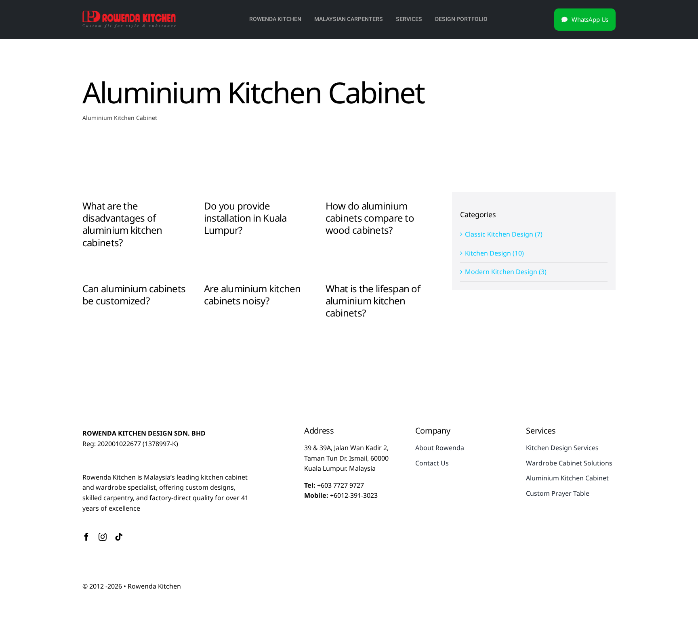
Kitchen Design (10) (494, 253)
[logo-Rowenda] (129, 13)
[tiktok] (119, 537)
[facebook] (86, 537)
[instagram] (103, 537)
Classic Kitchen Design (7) (503, 234)
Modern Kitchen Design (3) (506, 271)
